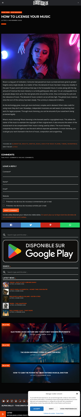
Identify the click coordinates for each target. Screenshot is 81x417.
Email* (5, 189)
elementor (16, 144)
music (38, 144)
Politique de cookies (49, 413)
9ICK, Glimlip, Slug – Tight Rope (21, 310)
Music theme (5, 12)
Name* (5, 182)
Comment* (7, 172)
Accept (36, 409)
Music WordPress (16, 12)
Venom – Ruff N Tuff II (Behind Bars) (22, 282)
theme (63, 144)
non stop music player (50, 144)
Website (6, 196)
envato (25, 144)
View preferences (68, 409)
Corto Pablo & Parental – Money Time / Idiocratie (28, 289)
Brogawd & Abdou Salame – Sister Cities (24, 296)
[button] (77, 394)
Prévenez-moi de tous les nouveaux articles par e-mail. (26, 206)
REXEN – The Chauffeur (18, 303)
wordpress (72, 144)
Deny (51, 409)
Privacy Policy (60, 413)
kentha (32, 144)
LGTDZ (14, 147)
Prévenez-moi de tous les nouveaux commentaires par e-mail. (29, 202)
